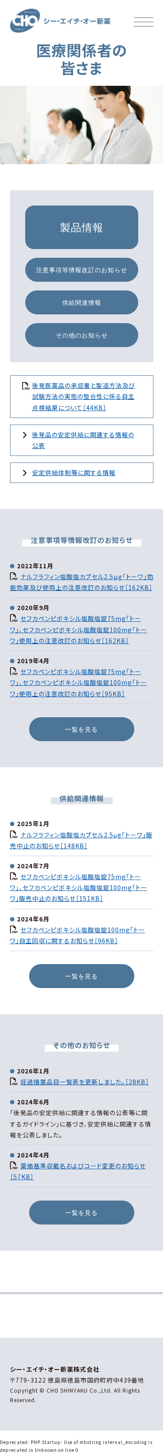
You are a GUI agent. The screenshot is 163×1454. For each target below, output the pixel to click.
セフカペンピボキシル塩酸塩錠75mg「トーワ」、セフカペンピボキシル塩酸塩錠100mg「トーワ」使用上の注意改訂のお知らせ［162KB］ (78, 629)
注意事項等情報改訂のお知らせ (81, 270)
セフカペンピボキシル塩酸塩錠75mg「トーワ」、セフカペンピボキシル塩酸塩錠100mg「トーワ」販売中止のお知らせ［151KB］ (78, 887)
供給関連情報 (81, 302)
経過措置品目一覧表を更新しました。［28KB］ (84, 1081)
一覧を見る (81, 729)
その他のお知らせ (82, 335)
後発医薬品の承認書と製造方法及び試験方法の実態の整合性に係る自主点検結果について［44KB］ (83, 396)
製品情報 (81, 227)
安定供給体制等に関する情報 (74, 472)
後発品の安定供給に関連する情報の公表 (83, 440)
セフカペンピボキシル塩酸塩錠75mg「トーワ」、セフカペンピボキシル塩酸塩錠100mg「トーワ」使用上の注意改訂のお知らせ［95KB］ (78, 682)
